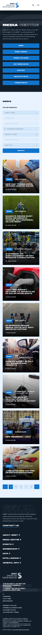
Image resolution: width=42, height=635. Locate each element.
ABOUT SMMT (10, 535)
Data (5, 553)
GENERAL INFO (11, 563)
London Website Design (21, 629)
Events (7, 544)
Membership (10, 549)
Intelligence (11, 558)
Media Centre (11, 540)
